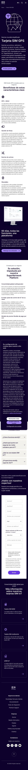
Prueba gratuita (7, 68)
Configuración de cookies (14, 426)
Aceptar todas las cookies (14, 422)
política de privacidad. (15, 413)
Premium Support (14, 707)
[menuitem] (14, 699)
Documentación (14, 702)
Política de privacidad (14, 728)
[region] (14, 385)
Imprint (14, 726)
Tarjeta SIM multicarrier (11, 634)
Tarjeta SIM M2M (10, 7)
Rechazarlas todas (14, 418)
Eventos (14, 731)
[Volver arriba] (14, 754)
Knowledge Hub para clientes (14, 699)
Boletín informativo (14, 720)
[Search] (21, 2)
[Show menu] (26, 3)
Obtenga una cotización (10, 250)
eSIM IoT (7, 661)
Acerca (14, 717)
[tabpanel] (14, 324)
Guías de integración (14, 705)
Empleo (14, 723)
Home (2, 7)
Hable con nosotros (14, 741)
